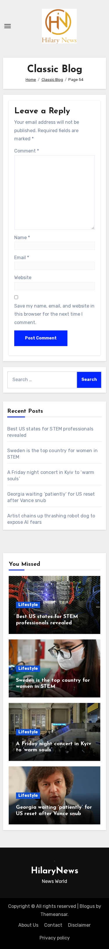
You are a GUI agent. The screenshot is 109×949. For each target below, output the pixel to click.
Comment (26, 151)
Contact (53, 925)
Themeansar (53, 914)
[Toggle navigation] (7, 26)
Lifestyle (28, 604)
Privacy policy (55, 938)
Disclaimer (79, 925)
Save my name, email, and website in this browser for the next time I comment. (54, 314)
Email (21, 257)
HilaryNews (54, 871)
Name (22, 237)
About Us (28, 925)
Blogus (87, 906)
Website (22, 277)
